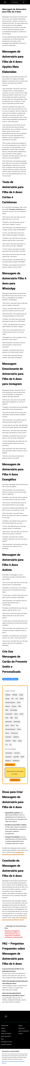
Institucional (21, 1028)
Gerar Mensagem (10, 764)
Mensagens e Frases (6, 1041)
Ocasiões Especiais (6, 1044)
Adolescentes (4, 1025)
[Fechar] (28, 1050)
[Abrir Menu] (5, 2)
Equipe (20, 1025)
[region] (15, 1057)
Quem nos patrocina (23, 1031)
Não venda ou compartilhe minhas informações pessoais (13, 1062)
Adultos (3, 1028)
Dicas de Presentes (6, 1033)
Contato (20, 1033)
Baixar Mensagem (15, 779)
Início (2, 1039)
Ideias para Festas (6, 1036)
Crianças (3, 1031)
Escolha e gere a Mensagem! (10, 679)
